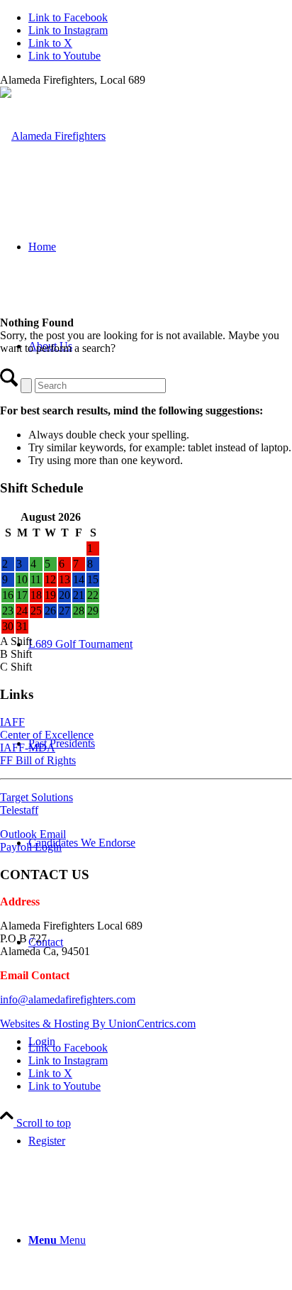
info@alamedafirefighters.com (67, 999)
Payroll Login (31, 847)
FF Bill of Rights (38, 760)
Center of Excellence (47, 735)
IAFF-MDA (27, 748)
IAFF (12, 722)
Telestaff (19, 810)
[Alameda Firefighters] (53, 136)
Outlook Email (33, 834)
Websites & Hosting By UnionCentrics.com (98, 1024)
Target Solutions (36, 797)
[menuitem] (160, 1141)
